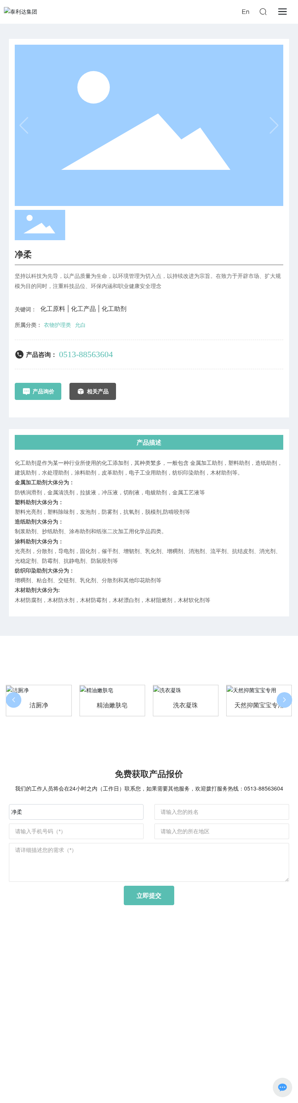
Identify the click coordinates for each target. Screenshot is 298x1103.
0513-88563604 (86, 354)
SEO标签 (168, 1070)
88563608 (168, 975)
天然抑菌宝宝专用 (259, 705)
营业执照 (192, 1070)
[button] (13, 700)
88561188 (135, 975)
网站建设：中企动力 (118, 1070)
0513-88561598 (141, 997)
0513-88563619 (165, 986)
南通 (147, 1070)
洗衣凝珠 (185, 705)
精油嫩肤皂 (112, 705)
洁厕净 (38, 705)
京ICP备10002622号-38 (149, 1061)
